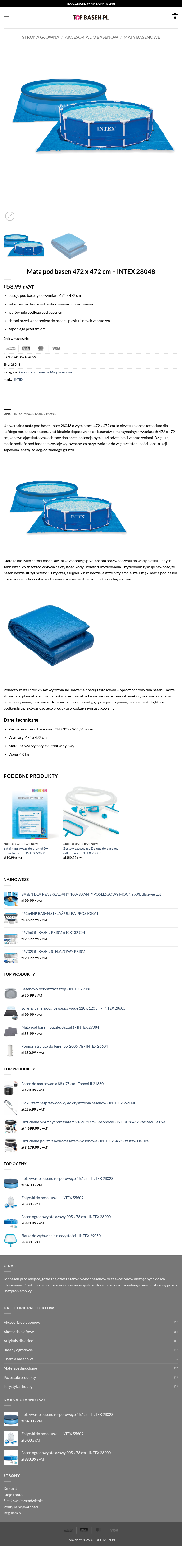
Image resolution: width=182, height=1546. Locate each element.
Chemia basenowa (18, 1358)
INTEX (18, 379)
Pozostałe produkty (20, 1377)
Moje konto (13, 1494)
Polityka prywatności (21, 1506)
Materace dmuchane (20, 1368)
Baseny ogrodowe (18, 1349)
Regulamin (12, 1512)
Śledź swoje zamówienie (23, 1500)
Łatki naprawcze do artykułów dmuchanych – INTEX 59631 (26, 850)
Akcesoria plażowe (19, 1331)
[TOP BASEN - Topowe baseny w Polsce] (91, 18)
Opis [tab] (7, 414)
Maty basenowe (142, 37)
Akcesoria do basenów (91, 37)
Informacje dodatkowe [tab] (35, 414)
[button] (6, 18)
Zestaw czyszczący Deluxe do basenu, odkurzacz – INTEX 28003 (90, 850)
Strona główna (40, 37)
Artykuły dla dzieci (19, 1340)
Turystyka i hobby (18, 1386)
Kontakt (10, 1488)
